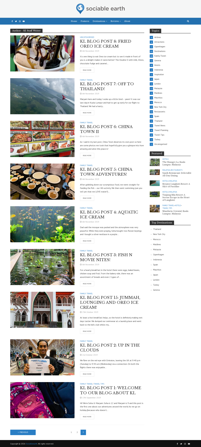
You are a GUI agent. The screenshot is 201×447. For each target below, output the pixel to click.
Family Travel (86, 80)
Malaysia (166, 170)
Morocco (157, 239)
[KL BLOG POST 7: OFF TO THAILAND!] (42, 96)
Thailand (157, 229)
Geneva (156, 290)
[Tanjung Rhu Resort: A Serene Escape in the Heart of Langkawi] (155, 194)
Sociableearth (31, 443)
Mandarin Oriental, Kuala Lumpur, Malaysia (175, 212)
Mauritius (157, 269)
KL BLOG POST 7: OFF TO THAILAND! (107, 86)
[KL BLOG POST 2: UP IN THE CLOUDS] (42, 357)
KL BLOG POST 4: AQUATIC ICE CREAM (109, 214)
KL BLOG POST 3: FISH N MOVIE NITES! (106, 257)
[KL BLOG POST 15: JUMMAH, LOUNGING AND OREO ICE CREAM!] (42, 309)
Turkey (156, 285)
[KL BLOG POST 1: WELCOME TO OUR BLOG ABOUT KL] (42, 399)
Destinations (99, 21)
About (127, 21)
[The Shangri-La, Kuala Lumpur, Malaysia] (155, 162)
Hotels (165, 159)
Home (74, 21)
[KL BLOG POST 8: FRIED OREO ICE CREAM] (42, 53)
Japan (155, 274)
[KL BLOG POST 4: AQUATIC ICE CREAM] (42, 224)
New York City (159, 234)
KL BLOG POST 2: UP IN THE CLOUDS (110, 348)
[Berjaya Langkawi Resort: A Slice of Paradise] (155, 183)
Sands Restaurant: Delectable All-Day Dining (176, 174)
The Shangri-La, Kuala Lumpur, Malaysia (173, 163)
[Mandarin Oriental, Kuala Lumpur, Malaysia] (155, 208)
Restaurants (177, 170)
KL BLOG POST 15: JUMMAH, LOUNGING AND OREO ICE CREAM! (110, 302)
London (156, 280)
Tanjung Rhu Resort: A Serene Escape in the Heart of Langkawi (176, 197)
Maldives (157, 244)
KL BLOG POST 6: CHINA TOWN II (106, 129)
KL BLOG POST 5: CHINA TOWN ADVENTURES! (106, 172)
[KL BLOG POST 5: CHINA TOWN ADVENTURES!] (42, 181)
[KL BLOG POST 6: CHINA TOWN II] (42, 138)
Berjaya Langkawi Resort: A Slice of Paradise (176, 185)
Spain (155, 264)
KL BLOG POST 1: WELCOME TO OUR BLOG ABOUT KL (110, 390)
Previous (24, 432)
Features (85, 21)
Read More (87, 70)
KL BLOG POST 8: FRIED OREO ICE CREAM (105, 44)
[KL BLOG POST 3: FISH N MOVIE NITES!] (42, 266)
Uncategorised (87, 37)
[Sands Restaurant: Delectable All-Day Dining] (155, 172)
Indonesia (157, 259)
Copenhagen (158, 254)
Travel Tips (99, 384)
